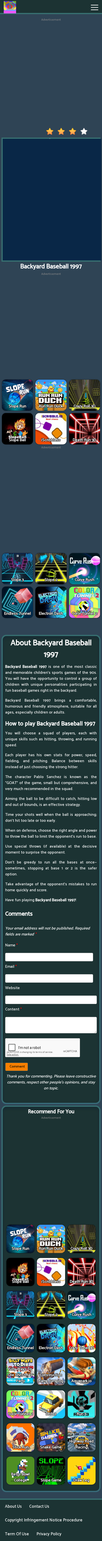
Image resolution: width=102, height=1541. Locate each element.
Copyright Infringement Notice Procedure (43, 1520)
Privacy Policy (48, 1534)
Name (11, 945)
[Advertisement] (51, 73)
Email (11, 966)
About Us (13, 1506)
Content (13, 1009)
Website (12, 988)
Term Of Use (17, 1534)
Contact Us (39, 1506)
